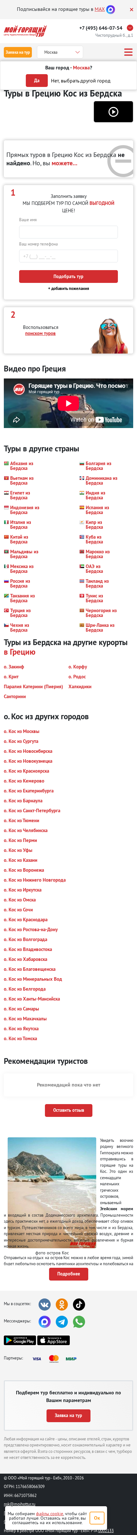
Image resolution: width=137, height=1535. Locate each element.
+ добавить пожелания (68, 288)
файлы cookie (49, 1513)
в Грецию (19, 652)
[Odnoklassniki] (62, 1304)
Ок (97, 1518)
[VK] (45, 1304)
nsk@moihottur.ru (19, 1504)
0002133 (106, 1530)
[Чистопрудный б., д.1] (131, 27)
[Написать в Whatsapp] (79, 1322)
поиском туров (40, 333)
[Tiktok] (79, 1304)
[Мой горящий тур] (25, 31)
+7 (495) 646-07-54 (100, 28)
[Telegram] (62, 1322)
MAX (100, 9)
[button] (113, 111)
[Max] (110, 9)
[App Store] (53, 1340)
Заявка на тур (18, 52)
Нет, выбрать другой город (81, 80)
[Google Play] (20, 1340)
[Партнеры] (56, 1359)
